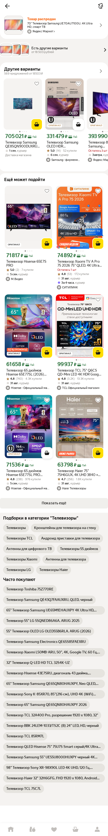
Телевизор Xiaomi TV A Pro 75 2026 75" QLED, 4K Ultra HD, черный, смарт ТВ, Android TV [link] (78, 263)
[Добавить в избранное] (37, 84)
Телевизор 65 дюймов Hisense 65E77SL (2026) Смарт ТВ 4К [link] (25, 372)
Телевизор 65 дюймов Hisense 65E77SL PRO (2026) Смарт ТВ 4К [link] (23, 473)
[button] (7, 6)
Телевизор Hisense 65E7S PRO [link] (26, 263)
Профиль (97, 829)
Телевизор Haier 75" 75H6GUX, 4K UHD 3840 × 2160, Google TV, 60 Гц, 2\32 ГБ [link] (79, 473)
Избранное (54, 829)
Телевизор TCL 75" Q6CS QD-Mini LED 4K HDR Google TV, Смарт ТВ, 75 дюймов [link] (79, 372)
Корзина (75, 829)
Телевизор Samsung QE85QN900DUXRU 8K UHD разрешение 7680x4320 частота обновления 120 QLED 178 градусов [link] (22, 144)
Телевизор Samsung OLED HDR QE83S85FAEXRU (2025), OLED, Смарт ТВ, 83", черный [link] (63, 144)
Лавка (32, 829)
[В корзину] (36, 124)
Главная (10, 829)
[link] (16, 528)
